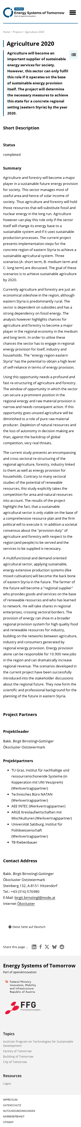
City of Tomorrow (15, 1062)
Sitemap (8, 1122)
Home (6, 32)
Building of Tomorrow (18, 1056)
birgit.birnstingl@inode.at (35, 897)
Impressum (10, 1099)
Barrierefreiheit (14, 1116)
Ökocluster (26, 903)
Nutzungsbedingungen (19, 1111)
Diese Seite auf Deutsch (28, 927)
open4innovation (25, 972)
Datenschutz (12, 1105)
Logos (7, 1083)
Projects (17, 32)
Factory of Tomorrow (17, 1051)
